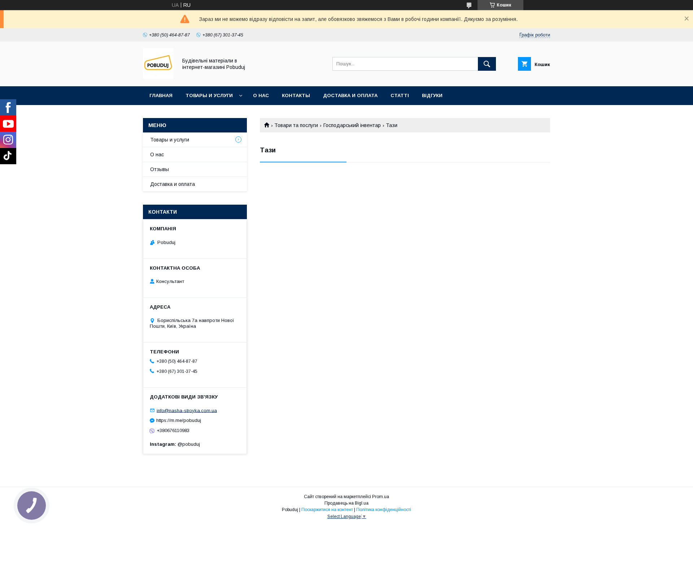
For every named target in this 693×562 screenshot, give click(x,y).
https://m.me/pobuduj (178, 420)
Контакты (296, 95)
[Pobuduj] (158, 77)
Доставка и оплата (350, 95)
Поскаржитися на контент (327, 509)
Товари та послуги (296, 125)
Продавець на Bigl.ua (346, 503)
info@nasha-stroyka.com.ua (187, 410)
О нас (261, 95)
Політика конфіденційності (383, 509)
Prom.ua (380, 496)
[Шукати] (487, 64)
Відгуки (432, 95)
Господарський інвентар (352, 125)
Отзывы (159, 169)
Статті (400, 95)
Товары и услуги (209, 95)
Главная (161, 95)
